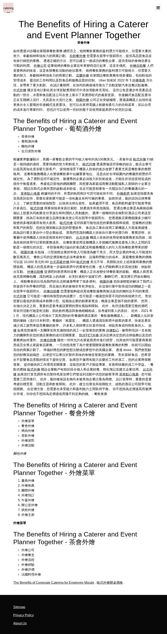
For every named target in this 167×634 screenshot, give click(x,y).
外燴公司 (40, 65)
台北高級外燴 (59, 262)
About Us (20, 623)
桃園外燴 (82, 100)
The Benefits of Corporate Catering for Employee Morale (53, 582)
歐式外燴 (139, 159)
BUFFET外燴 (89, 335)
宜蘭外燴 (82, 75)
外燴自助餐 (138, 65)
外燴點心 (112, 330)
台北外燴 (82, 237)
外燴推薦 (138, 80)
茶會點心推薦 (30, 193)
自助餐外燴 (77, 56)
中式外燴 (19, 90)
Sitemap (19, 607)
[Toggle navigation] (158, 8)
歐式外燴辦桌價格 (110, 582)
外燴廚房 (123, 193)
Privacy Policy (23, 615)
